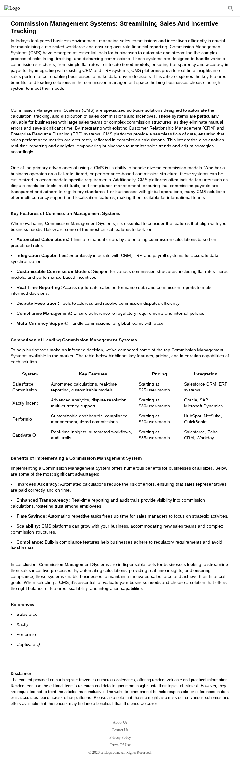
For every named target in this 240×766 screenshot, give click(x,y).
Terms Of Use (120, 745)
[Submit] (231, 8)
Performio (26, 634)
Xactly (22, 624)
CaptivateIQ (28, 644)
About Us (120, 722)
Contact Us (120, 730)
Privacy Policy (120, 737)
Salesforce (27, 614)
